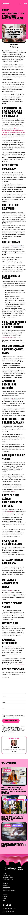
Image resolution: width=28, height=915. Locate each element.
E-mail (4, 702)
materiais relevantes (13, 400)
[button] (20, 4)
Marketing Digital (17, 825)
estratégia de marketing (8, 337)
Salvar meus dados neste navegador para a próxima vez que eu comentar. (13, 716)
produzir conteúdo (8, 590)
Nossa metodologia (8, 877)
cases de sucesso (19, 664)
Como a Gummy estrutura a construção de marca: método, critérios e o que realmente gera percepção (13, 790)
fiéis (14, 491)
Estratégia (7, 770)
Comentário (5, 677)
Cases (4, 898)
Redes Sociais (6, 887)
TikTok (4, 889)
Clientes (5, 896)
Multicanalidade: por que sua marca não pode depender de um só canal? (14, 845)
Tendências (20, 800)
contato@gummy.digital (9, 908)
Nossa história (6, 875)
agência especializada (7, 511)
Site (3, 708)
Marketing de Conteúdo (9, 890)
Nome (4, 696)
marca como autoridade (17, 246)
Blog (4, 900)
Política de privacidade (8, 911)
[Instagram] (4, 905)
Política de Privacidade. (8, 732)
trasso (5, 913)
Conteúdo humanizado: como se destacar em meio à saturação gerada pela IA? (12, 818)
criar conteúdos (8, 647)
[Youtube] (10, 905)
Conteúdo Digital (6, 799)
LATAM (25, 3)
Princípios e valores (8, 879)
